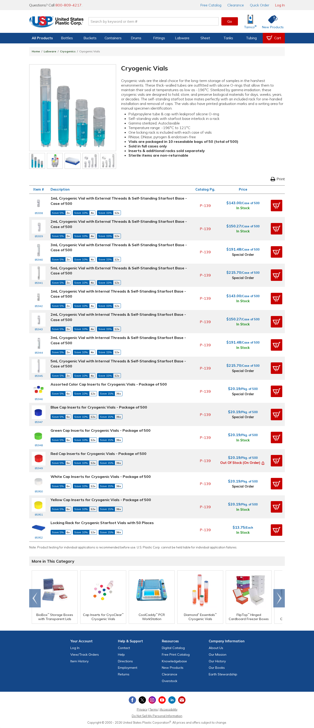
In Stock (243, 208)
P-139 (205, 205)
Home (36, 51)
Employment (127, 668)
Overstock (169, 681)
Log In (280, 5)
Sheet (205, 38)
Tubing (251, 38)
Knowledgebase (174, 661)
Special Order (243, 255)
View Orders (84, 654)
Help (121, 654)
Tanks (228, 38)
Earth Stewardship (223, 674)
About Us (216, 648)
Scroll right (279, 598)
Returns (123, 674)
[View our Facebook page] (132, 700)
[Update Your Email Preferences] (181, 700)
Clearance (235, 5)
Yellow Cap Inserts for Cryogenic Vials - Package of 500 (101, 499)
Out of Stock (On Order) (240, 463)
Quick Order (259, 5)
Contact (124, 648)
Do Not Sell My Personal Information (157, 716)
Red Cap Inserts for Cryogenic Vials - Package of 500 (98, 453)
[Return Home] (56, 22)
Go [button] (229, 21)
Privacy (142, 709)
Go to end (35, 598)
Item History (79, 661)
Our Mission (217, 654)
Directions (125, 661)
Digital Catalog (173, 648)
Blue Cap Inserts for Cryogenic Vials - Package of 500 (99, 407)
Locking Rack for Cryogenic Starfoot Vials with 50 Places (102, 522)
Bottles (67, 38)
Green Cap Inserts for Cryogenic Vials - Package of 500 (101, 430)
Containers (113, 38)
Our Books (217, 668)
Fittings (159, 38)
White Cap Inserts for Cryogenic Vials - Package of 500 (101, 476)
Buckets (90, 38)
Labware (182, 38)
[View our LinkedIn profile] (172, 700)
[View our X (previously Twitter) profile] (142, 700)
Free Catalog (176, 654)
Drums (136, 38)
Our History (217, 661)
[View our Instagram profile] (152, 700)
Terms (153, 709)
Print (281, 179)
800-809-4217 (68, 5)
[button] (276, 205)
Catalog (210, 5)
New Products (172, 668)
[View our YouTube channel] (162, 700)
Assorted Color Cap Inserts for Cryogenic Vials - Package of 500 (109, 384)
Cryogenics (68, 51)
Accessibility (168, 709)
